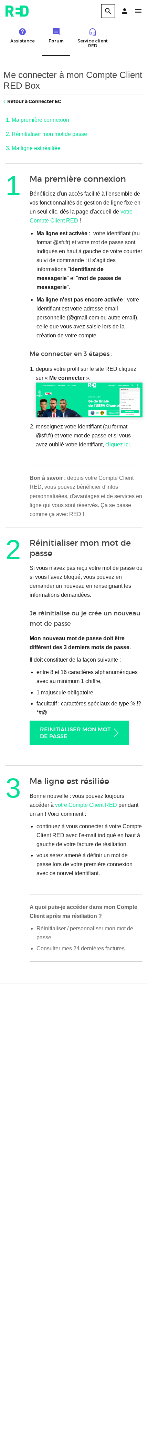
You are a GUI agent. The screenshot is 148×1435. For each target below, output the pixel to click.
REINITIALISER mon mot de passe (75, 733)
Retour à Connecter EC (34, 101)
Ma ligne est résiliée (36, 148)
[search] (108, 11)
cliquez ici (117, 444)
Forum (56, 40)
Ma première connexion (40, 120)
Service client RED (92, 43)
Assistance (22, 40)
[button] (124, 11)
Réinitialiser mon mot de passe (49, 134)
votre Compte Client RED (86, 805)
